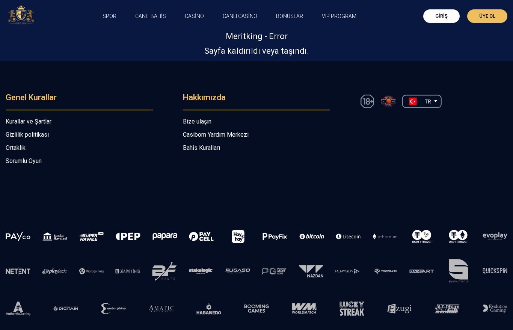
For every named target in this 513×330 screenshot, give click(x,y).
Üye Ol (487, 16)
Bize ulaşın (197, 121)
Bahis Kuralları (201, 147)
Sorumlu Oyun (24, 160)
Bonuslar (289, 16)
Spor (109, 16)
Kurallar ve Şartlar (28, 121)
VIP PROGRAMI (340, 16)
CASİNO (194, 16)
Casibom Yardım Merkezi (216, 134)
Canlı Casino (240, 16)
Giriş (441, 16)
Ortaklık (16, 147)
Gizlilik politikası (27, 134)
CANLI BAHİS (150, 16)
